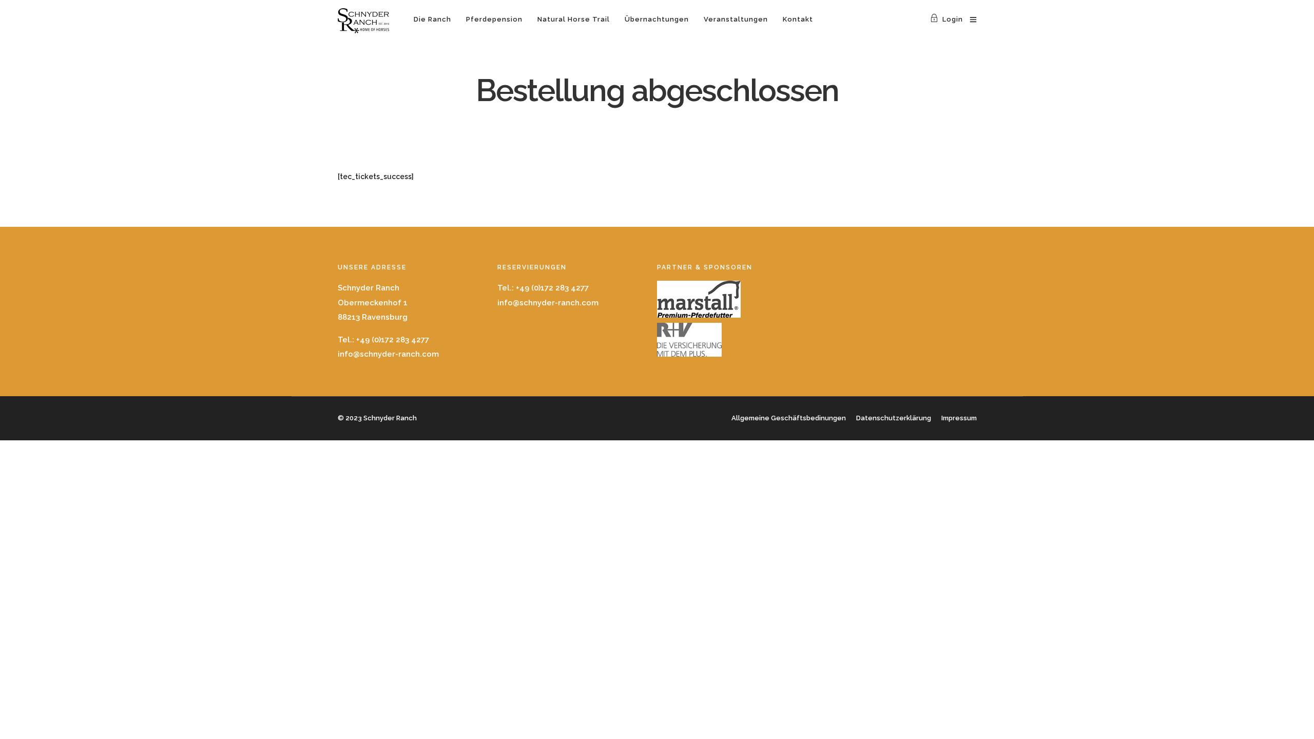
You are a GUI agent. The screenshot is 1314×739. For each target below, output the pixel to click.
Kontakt (798, 19)
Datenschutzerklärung (893, 418)
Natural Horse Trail (573, 19)
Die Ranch (432, 19)
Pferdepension (494, 19)
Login (952, 19)
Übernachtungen (657, 19)
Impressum (959, 418)
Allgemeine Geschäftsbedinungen (788, 418)
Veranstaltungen (736, 19)
